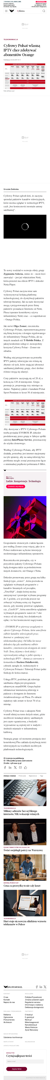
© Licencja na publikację (14, 758)
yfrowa (20, 11)
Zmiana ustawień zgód (34, 1000)
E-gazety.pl (29, 1017)
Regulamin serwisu (32, 1002)
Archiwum (8, 1022)
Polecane (22, 776)
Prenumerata (9, 1020)
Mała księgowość (32, 1022)
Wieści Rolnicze (31, 1027)
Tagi (41, 776)
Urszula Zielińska (11, 189)
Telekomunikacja (11, 39)
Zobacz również (10, 776)
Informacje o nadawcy (34, 1005)
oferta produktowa (11, 1046)
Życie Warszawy (31, 1030)
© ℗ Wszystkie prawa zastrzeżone (18, 761)
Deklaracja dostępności (34, 1007)
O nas (6, 997)
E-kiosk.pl (29, 1015)
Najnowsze (33, 776)
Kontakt (7, 1000)
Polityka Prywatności (33, 997)
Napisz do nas (9, 1002)
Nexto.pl (28, 1020)
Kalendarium (30, 1042)
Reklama (7, 1015)
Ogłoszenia (8, 1017)
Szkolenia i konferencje (13, 1037)
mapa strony (9, 1042)
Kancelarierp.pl (31, 1025)
